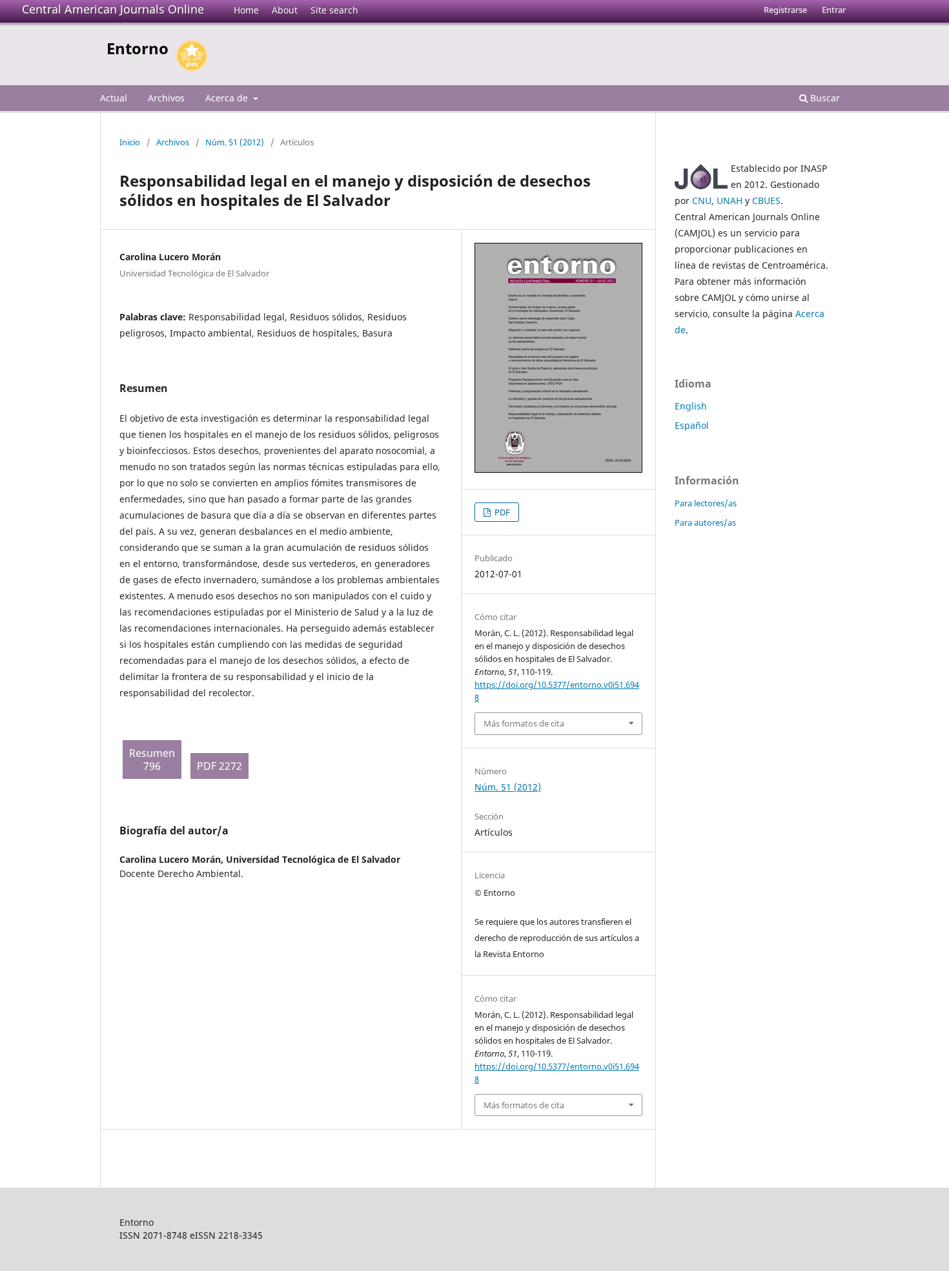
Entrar (834, 10)
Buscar (824, 98)
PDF (501, 512)
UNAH (729, 200)
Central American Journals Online (113, 9)
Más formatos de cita (524, 723)
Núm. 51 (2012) (234, 142)
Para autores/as (705, 522)
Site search (334, 10)
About (285, 10)
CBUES (766, 200)
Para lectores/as (706, 503)
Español (692, 425)
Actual (113, 98)
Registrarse (785, 10)
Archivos (166, 98)
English (691, 406)
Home (246, 10)
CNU (701, 200)
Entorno (137, 48)
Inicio (129, 142)
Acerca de (227, 98)
